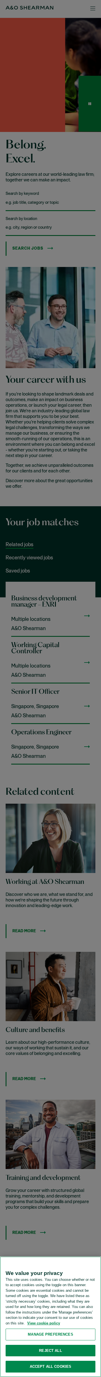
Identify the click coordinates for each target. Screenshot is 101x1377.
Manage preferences (50, 1334)
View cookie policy (43, 1323)
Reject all (50, 1350)
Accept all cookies (50, 1366)
